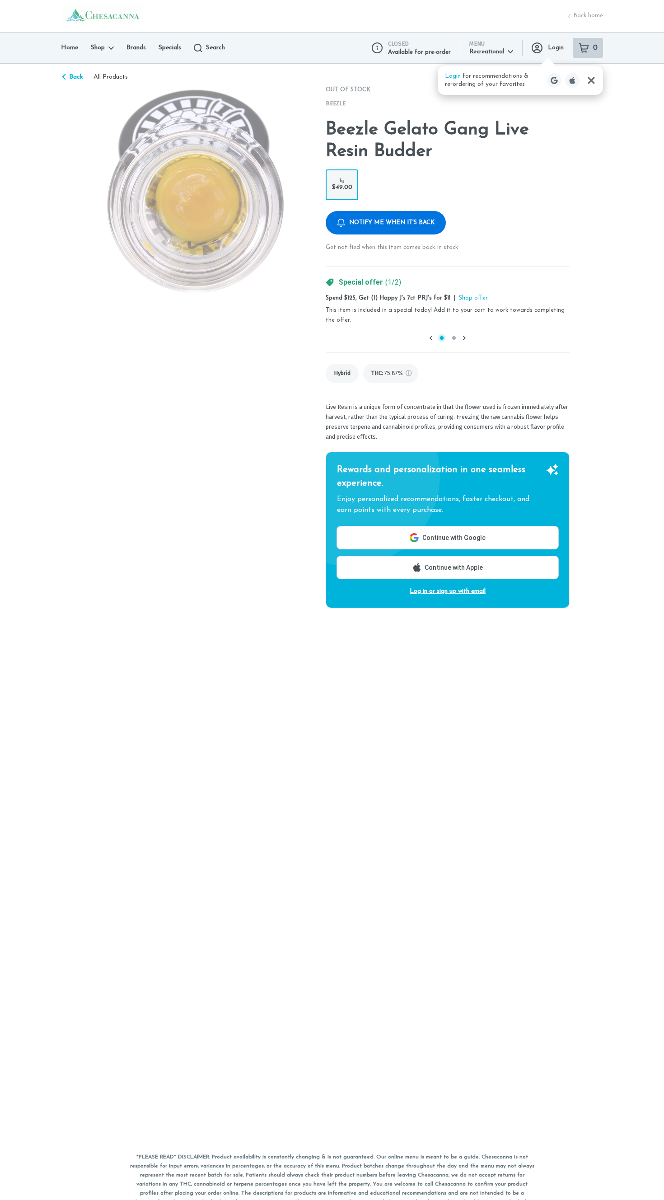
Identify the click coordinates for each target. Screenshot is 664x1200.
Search (215, 47)
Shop (98, 47)
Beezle (336, 103)
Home (69, 47)
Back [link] (76, 77)
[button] (520, 80)
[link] (342, 373)
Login (556, 48)
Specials (170, 47)
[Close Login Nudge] (591, 80)
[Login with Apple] (572, 80)
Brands (136, 47)
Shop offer (473, 298)
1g (342, 184)
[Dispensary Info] (377, 47)
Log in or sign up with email (448, 591)
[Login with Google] (554, 80)
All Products (111, 77)
